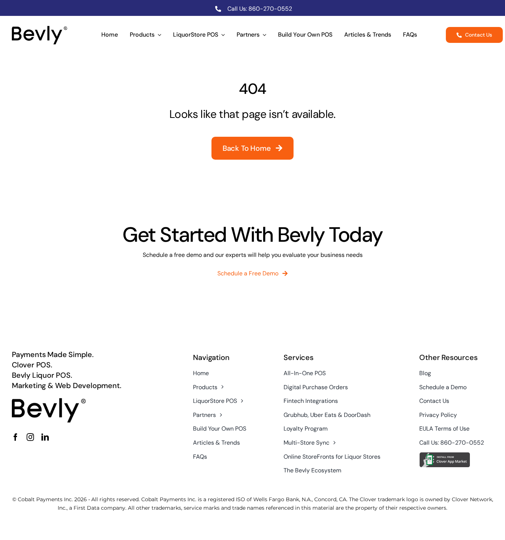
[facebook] (15, 437)
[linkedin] (45, 437)
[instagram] (30, 437)
